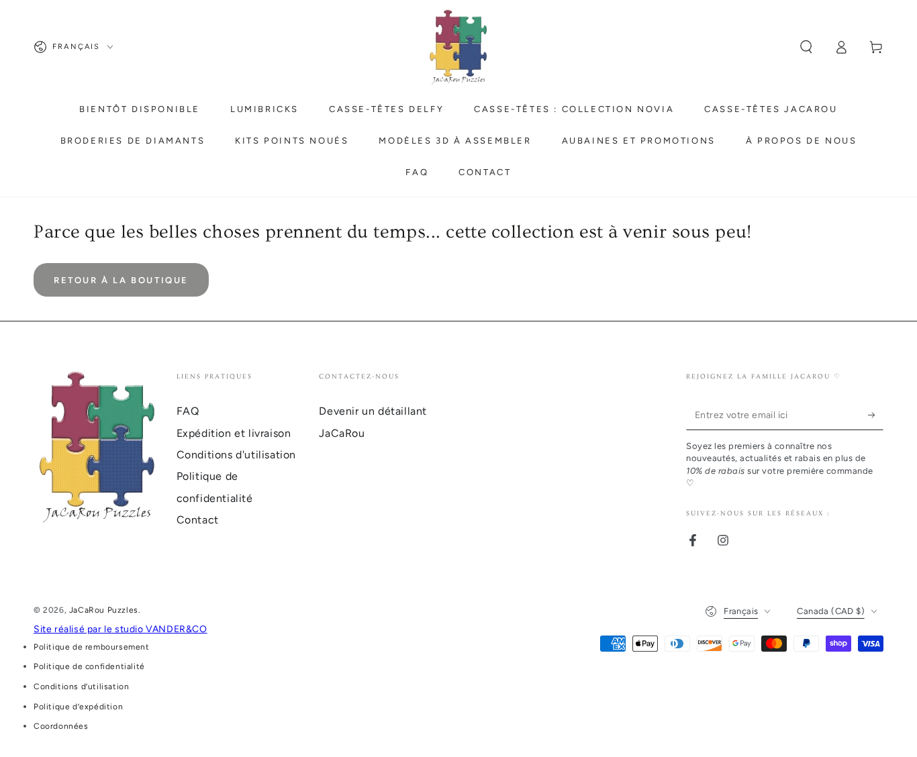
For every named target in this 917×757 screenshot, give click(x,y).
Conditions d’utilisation (81, 686)
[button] (806, 47)
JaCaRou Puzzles (103, 610)
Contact (198, 519)
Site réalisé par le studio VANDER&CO (120, 629)
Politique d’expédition (78, 706)
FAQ (188, 411)
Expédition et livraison (234, 433)
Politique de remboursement (92, 647)
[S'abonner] (875, 415)
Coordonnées (61, 726)
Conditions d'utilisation (236, 454)
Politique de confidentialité (89, 666)
